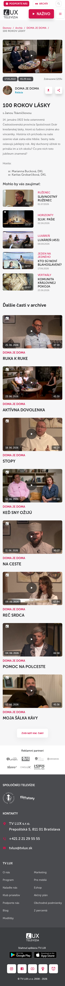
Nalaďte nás (10, 887)
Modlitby (8, 918)
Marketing (40, 872)
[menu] (60, 14)
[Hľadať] (58, 3)
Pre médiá (40, 880)
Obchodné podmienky (48, 903)
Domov (7, 27)
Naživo (43, 14)
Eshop (38, 887)
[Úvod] (10, 14)
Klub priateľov (11, 895)
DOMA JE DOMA (36, 27)
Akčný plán (41, 895)
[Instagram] (11, 968)
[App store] (45, 955)
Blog (5, 910)
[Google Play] (20, 955)
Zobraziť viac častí (32, 733)
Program (8, 880)
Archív (43, 3)
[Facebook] (22, 968)
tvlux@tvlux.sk (20, 848)
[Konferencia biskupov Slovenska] (8, 798)
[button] (48, 90)
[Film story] (27, 798)
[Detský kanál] (53, 968)
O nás (6, 872)
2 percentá (40, 910)
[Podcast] (42, 968)
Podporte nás (18, 3)
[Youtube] (32, 968)
